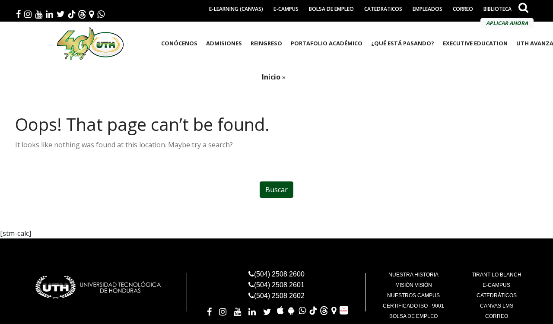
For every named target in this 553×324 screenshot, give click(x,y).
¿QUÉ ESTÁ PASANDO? (402, 43)
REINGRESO (266, 43)
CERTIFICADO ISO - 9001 (413, 306)
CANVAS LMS (496, 306)
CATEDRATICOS (383, 9)
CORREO (463, 9)
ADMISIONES (224, 43)
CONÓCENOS (179, 43)
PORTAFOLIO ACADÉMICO (326, 43)
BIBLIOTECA (497, 9)
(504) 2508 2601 (279, 285)
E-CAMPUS (286, 9)
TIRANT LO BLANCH (496, 275)
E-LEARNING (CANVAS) (236, 9)
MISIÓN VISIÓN (413, 285)
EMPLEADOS (427, 9)
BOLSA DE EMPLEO (331, 9)
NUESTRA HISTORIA (413, 275)
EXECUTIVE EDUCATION (475, 43)
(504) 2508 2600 (279, 274)
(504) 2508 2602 (279, 295)
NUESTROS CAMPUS (413, 295)
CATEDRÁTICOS (497, 295)
